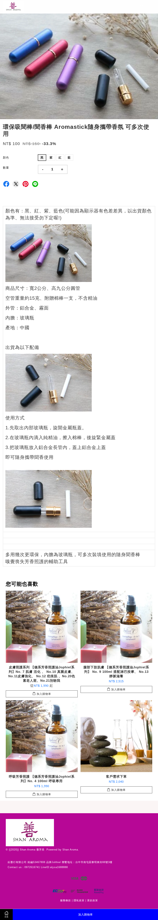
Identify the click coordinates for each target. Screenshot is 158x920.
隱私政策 (79, 900)
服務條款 (65, 900)
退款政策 (92, 900)
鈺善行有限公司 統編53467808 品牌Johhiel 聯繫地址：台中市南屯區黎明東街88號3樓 (60, 862)
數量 (6, 167)
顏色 (6, 157)
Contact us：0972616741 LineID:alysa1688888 (38, 867)
